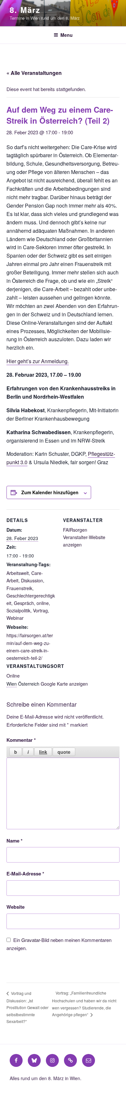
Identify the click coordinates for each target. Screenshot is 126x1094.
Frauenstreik (19, 588)
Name (14, 840)
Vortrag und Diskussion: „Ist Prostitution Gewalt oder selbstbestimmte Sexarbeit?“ (27, 1007)
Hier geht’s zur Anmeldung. (37, 361)
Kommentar (21, 739)
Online (13, 675)
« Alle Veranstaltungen (34, 73)
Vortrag (40, 610)
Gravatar (30, 939)
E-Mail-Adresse (25, 873)
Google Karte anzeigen (64, 683)
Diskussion (32, 580)
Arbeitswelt (17, 573)
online (43, 603)
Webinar (15, 618)
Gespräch (24, 603)
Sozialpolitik (18, 610)
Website (15, 906)
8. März (25, 9)
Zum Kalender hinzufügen (50, 492)
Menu (66, 35)
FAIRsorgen (75, 530)
